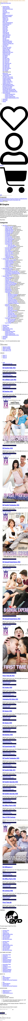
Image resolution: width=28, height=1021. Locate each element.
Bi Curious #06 (8, 891)
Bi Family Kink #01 (9, 770)
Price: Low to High (7, 349)
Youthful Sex (12, 200)
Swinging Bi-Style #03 (10, 699)
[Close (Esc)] (4, 1019)
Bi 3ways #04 (7, 723)
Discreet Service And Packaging (10, 980)
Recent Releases (6, 93)
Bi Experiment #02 (9, 746)
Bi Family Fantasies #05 (11, 758)
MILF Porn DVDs (6, 935)
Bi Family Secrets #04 (10, 794)
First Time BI (7, 902)
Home (1, 201)
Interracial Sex (5, 200)
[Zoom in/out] (0, 1019)
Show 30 (5, 357)
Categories (5, 99)
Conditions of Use (7, 957)
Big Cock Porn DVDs (7, 939)
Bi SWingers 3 (7, 867)
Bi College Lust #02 (9, 380)
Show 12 (5, 355)
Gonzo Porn (9, 198)
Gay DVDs (5, 46)
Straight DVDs (6, 6)
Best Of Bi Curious (9, 817)
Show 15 (5, 356)
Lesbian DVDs (6, 75)
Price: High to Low (7, 350)
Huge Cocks (18, 198)
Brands (4, 101)
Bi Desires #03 (8, 391)
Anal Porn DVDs (6, 936)
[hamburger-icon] (0, 4)
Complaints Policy (7, 962)
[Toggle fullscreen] (1, 1019)
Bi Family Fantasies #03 (11, 505)
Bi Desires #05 (8, 735)
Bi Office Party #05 (9, 805)
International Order (7, 960)
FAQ (3, 976)
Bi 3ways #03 (7, 711)
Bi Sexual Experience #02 (11, 562)
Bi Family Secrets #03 (10, 782)
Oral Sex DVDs (6, 938)
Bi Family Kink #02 (9, 368)
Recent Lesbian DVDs (10, 96)
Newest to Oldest (6, 347)
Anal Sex (14, 198)
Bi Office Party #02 (9, 879)
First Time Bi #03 (9, 676)
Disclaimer (5, 958)
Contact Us (5, 956)
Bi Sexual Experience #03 (11, 619)
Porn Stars (5, 100)
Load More (2, 910)
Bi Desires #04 (8, 448)
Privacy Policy (6, 978)
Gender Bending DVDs (8, 84)
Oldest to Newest (6, 348)
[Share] (3, 1019)
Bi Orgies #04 (7, 687)
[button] (5, 365)
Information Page (7, 954)
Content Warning (6, 977)
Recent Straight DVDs (10, 94)
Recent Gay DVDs (9, 95)
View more (2, 1013)
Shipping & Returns (7, 959)
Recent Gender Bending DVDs (12, 97)
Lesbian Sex (17, 200)
